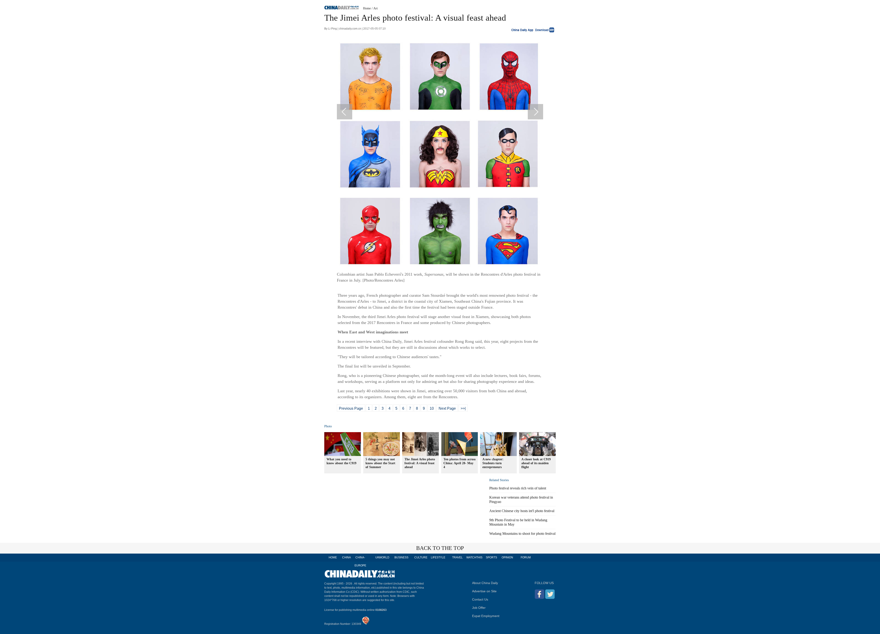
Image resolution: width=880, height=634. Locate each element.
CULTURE (420, 557)
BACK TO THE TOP (440, 548)
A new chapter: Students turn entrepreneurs (492, 463)
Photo (328, 426)
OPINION (507, 557)
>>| (463, 408)
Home (367, 8)
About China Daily (485, 583)
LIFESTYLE (438, 557)
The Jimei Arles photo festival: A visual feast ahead (419, 463)
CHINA (346, 557)
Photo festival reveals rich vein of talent (517, 488)
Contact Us (480, 599)
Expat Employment (485, 616)
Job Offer (479, 607)
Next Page (447, 408)
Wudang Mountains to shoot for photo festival (522, 533)
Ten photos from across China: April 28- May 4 (459, 463)
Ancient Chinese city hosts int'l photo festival (521, 511)
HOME (333, 557)
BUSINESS (401, 557)
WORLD (384, 557)
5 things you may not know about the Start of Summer (380, 463)
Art (375, 8)
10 (432, 408)
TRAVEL (457, 557)
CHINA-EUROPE (360, 561)
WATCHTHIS (474, 557)
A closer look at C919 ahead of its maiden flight (536, 463)
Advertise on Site (484, 591)
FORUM (526, 557)
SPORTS (491, 557)
